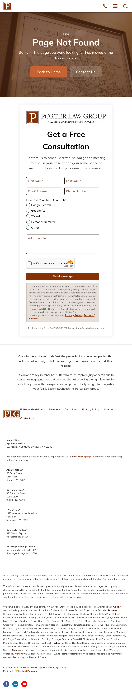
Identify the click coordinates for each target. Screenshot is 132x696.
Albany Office (14, 469)
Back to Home (49, 72)
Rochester (58, 642)
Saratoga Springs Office (20, 546)
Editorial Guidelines (32, 409)
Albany (117, 606)
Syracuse (17, 650)
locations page (82, 456)
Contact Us (85, 72)
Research (54, 409)
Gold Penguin (29, 671)
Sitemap (109, 409)
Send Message (63, 276)
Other (35, 227)
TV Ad (35, 216)
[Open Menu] (115, 6)
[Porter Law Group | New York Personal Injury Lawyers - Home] (7, 6)
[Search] (125, 6)
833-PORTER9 (61, 328)
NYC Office (12, 509)
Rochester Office (16, 529)
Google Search (41, 205)
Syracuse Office (15, 443)
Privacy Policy (73, 315)
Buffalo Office (14, 489)
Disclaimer (71, 409)
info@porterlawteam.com (91, 328)
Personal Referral (43, 222)
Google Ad (38, 210)
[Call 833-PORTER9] (105, 6)
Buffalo (112, 610)
